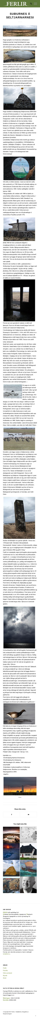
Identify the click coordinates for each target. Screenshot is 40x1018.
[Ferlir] (16, 3)
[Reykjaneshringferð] (11, 851)
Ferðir (5, 968)
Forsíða (5, 970)
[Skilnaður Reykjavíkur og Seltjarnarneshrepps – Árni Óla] (28, 868)
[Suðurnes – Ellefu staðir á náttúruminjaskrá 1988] (28, 835)
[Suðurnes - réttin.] (20, 30)
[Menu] (34, 3)
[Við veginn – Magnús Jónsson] (11, 884)
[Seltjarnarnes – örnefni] (11, 868)
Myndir (5, 975)
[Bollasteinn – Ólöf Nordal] (11, 835)
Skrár (4, 978)
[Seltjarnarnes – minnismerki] (28, 851)
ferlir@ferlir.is (6, 954)
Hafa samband (7, 973)
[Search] (30, 3)
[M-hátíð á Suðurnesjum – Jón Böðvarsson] (28, 884)
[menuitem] (30, 3)
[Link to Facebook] (35, 1015)
